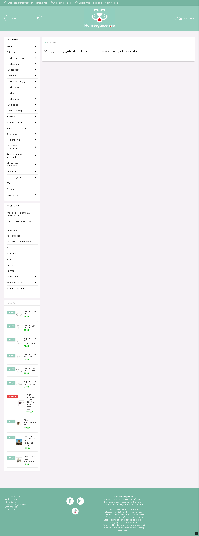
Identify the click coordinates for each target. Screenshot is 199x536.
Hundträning (13, 99)
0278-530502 (10, 507)
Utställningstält (14, 177)
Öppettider (12, 230)
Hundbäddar (13, 64)
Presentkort (13, 189)
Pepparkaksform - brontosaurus (30, 340)
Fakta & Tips (13, 276)
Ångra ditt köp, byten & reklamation (18, 214)
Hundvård (11, 116)
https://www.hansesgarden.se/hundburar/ (119, 51)
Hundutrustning (14, 110)
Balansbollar (13, 52)
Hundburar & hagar (16, 58)
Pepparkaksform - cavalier (30, 369)
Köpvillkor (12, 253)
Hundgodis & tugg (16, 81)
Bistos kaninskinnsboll (30, 422)
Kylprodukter (13, 134)
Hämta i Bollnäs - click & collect (19, 222)
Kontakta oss (13, 235)
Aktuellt (10, 46)
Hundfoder (12, 75)
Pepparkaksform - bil (30, 312)
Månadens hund (14, 282)
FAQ (9, 247)
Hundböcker (13, 69)
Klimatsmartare (14, 122)
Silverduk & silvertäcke (12, 164)
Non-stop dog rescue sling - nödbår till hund (29, 440)
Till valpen (11, 171)
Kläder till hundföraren (18, 128)
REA (9, 183)
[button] (176, 18)
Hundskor (11, 93)
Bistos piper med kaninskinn (29, 458)
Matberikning (13, 139)
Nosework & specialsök (13, 147)
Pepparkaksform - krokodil (30, 382)
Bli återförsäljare (15, 288)
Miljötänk (11, 270)
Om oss (11, 265)
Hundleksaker (13, 87)
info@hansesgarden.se (15, 504)
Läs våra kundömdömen (19, 241)
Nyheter (11, 259)
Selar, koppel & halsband (14, 155)
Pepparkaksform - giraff (30, 326)
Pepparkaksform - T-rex (30, 355)
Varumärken (13, 195)
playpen (52, 42)
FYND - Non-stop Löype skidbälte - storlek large (31, 401)
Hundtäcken (13, 104)
